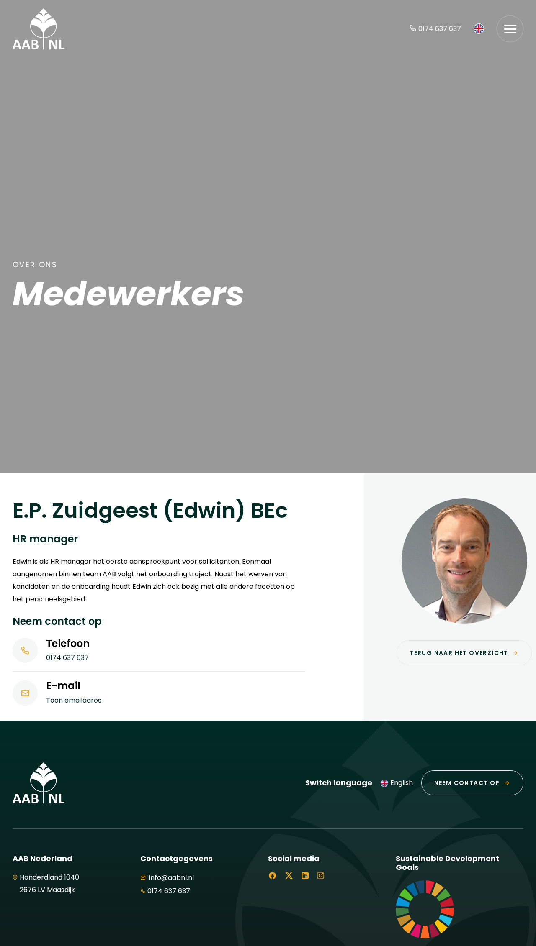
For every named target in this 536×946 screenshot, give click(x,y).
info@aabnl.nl (170, 877)
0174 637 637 (439, 28)
